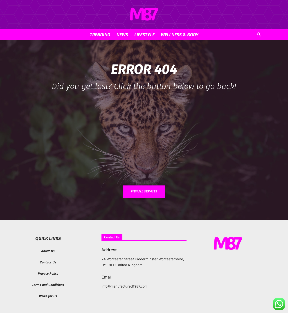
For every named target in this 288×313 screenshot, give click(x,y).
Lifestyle (144, 34)
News (122, 34)
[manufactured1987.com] (144, 15)
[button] (258, 35)
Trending (100, 34)
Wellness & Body (179, 34)
